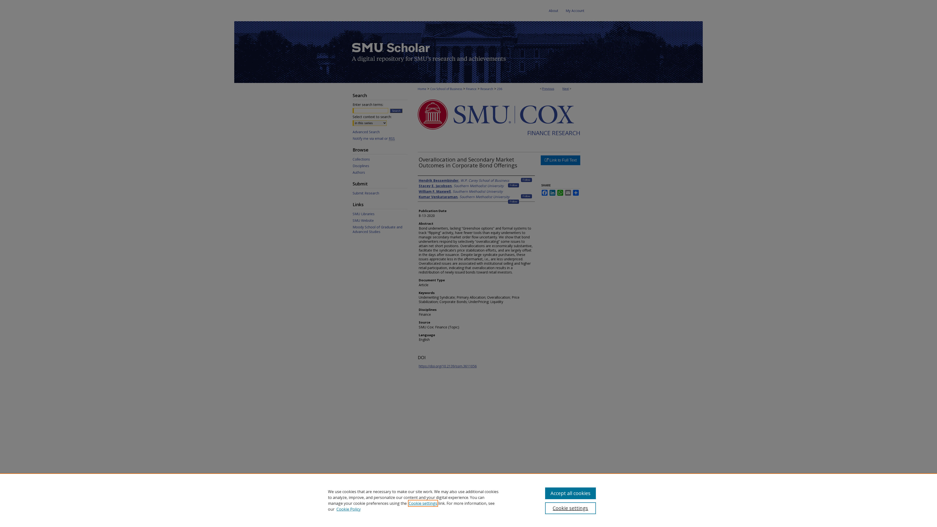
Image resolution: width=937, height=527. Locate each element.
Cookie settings (423, 503)
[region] (468, 500)
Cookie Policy (348, 509)
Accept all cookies (570, 493)
